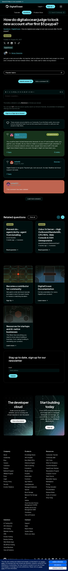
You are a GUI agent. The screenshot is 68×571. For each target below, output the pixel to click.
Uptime (27, 500)
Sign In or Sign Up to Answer (15, 113)
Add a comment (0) (41, 81)
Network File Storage (31, 495)
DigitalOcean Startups (52, 468)
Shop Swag (49, 497)
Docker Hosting (8, 536)
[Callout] (30, 92)
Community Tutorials (52, 455)
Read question (11, 250)
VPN (5, 534)
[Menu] (61, 6)
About (5, 455)
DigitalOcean (16, 29)
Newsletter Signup (51, 479)
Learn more (42, 300)
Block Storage (29, 492)
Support (27, 523)
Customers (7, 465)
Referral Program (9, 471)
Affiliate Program (8, 473)
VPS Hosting (7, 528)
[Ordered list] (26, 92)
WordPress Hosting (9, 544)
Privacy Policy (8, 481)
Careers (6, 463)
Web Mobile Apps (9, 542)
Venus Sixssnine (16, 53)
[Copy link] (19, 43)
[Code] (33, 92)
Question (7, 36)
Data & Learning (29, 465)
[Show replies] (60, 152)
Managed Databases (31, 487)
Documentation (50, 489)
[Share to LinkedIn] (12, 43)
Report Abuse (29, 528)
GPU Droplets (29, 457)
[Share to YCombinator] (15, 43)
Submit (13, 376)
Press (5, 476)
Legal (5, 479)
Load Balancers (29, 484)
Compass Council (51, 473)
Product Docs (38, 12)
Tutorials (17, 12)
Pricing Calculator (51, 487)
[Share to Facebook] (8, 43)
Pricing (48, 484)
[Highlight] (17, 92)
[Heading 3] (22, 92)
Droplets (27, 473)
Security (6, 484)
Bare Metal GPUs (30, 460)
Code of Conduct (51, 495)
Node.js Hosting (8, 539)
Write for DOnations (52, 463)
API (26, 497)
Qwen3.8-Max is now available (11, 1)
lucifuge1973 (14, 183)
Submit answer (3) (26, 81)
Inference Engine (30, 463)
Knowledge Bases (30, 455)
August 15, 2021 (19, 163)
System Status (29, 531)
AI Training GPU (8, 523)
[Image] (15, 92)
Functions (27, 479)
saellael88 (17, 161)
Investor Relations (9, 487)
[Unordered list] (24, 92)
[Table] (31, 92)
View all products (18, 421)
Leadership (7, 457)
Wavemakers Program (52, 471)
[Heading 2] (20, 92)
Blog (5, 460)
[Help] (62, 92)
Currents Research (51, 465)
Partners (6, 468)
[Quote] (28, 92)
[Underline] (9, 92)
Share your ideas (30, 534)
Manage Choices (58, 568)
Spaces (27, 489)
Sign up (49, 6)
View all (32, 217)
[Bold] (5, 92)
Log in (40, 6)
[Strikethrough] (11, 92)
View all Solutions (9, 550)
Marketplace (49, 481)
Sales (26, 526)
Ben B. (17, 134)
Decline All (57, 565)
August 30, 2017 (21, 137)
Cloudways (28, 512)
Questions (26, 12)
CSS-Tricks (49, 460)
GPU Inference (8, 526)
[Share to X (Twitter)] (5, 43)
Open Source (50, 476)
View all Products (30, 515)
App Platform (28, 481)
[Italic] (7, 92)
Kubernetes (28, 476)
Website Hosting (8, 531)
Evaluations (28, 468)
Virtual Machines (8, 547)
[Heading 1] (18, 92)
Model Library (29, 471)
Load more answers (34, 199)
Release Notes (50, 492)
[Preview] (60, 92)
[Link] (13, 92)
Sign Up (9, 300)
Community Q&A (50, 457)
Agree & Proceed (58, 562)
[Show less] (60, 134)
